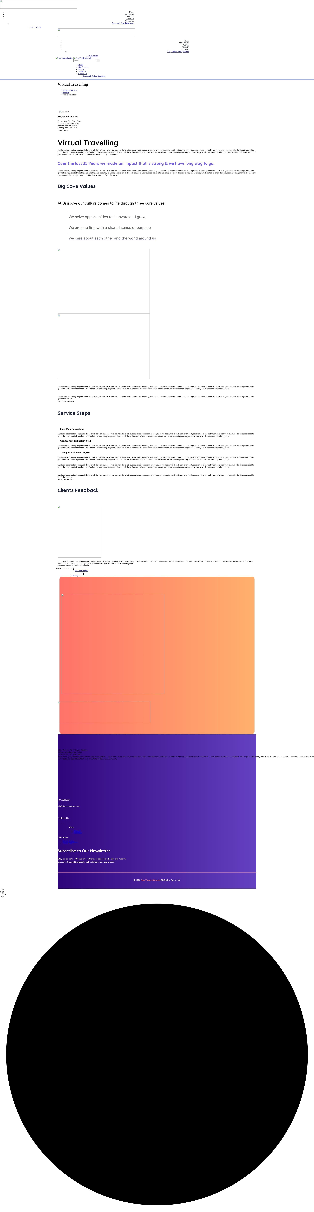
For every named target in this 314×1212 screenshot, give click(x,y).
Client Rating (63, 130)
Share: (58, 568)
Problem (61, 125)
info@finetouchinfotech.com (69, 806)
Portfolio (66, 93)
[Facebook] (62, 568)
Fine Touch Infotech (150, 880)
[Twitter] (64, 568)
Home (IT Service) (70, 90)
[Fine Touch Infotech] (64, 58)
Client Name (62, 121)
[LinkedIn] (70, 568)
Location (61, 123)
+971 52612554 (64, 800)
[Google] (68, 568)
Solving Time (63, 128)
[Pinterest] (66, 568)
